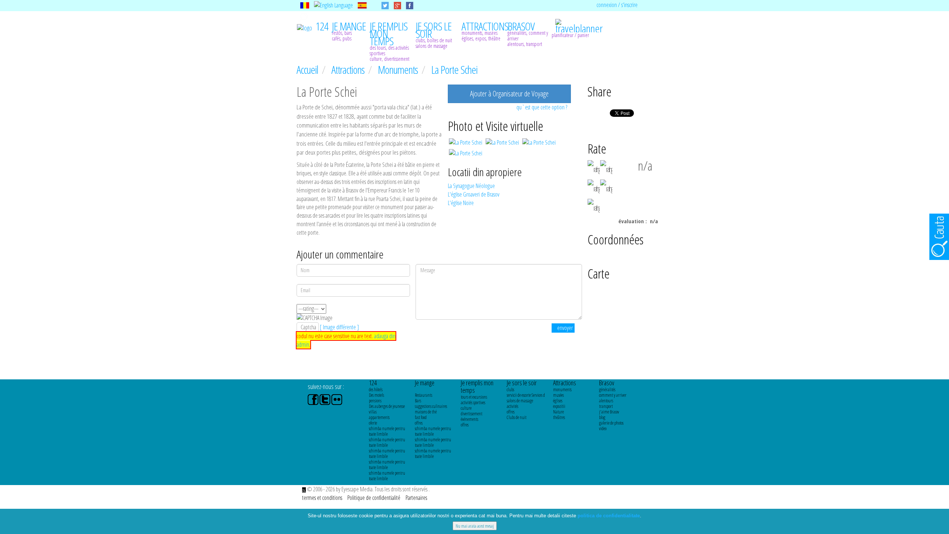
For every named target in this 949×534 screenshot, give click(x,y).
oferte (373, 423)
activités (512, 406)
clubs (510, 389)
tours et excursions (474, 397)
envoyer (565, 328)
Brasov (606, 382)
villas (373, 412)
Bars (418, 400)
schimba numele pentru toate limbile (387, 431)
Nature (558, 412)
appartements (379, 417)
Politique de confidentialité (374, 498)
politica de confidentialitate (609, 515)
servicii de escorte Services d (526, 395)
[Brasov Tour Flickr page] (336, 399)
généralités (607, 389)
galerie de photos (611, 423)
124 (373, 382)
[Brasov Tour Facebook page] (314, 399)
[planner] (575, 21)
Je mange (424, 382)
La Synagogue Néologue (471, 186)
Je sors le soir (522, 382)
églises (557, 400)
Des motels (376, 395)
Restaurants (423, 395)
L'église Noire (461, 203)
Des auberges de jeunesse (387, 406)
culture (466, 408)
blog (602, 417)
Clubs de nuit (516, 417)
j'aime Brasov (609, 412)
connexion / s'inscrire (617, 5)
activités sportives (473, 402)
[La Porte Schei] (466, 142)
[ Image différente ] (339, 327)
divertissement (471, 413)
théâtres (559, 417)
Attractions (348, 69)
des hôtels (376, 389)
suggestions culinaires (431, 406)
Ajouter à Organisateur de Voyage (509, 94)
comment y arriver (612, 395)
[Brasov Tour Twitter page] (325, 399)
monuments (562, 389)
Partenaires (416, 498)
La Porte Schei (454, 69)
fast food (421, 417)
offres (419, 423)
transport (606, 406)
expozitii (559, 406)
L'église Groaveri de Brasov (473, 194)
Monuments (399, 69)
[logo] (304, 27)
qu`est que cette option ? (541, 107)
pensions (375, 400)
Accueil (308, 69)
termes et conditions (322, 498)
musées (558, 395)
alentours (606, 400)
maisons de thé (426, 412)
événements (469, 419)
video (602, 428)
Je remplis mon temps (477, 386)
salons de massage (520, 400)
